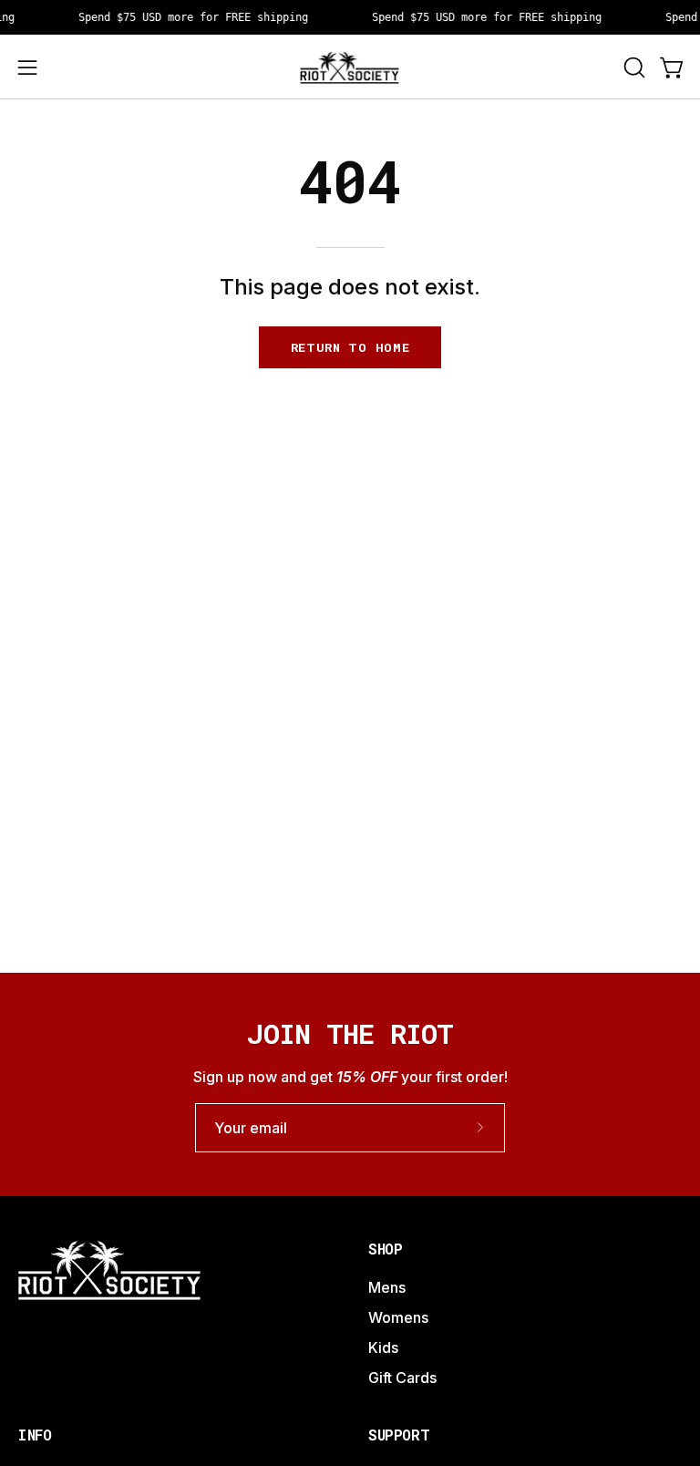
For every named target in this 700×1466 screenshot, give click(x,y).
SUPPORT (398, 1435)
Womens (398, 1317)
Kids (383, 1347)
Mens (387, 1287)
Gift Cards (402, 1377)
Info (34, 1435)
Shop (385, 1249)
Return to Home (350, 347)
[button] (632, 67)
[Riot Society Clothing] (350, 67)
